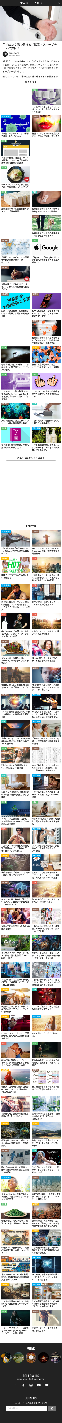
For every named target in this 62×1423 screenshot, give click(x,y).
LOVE (34, 558)
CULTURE (35, 117)
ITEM (34, 192)
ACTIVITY (35, 348)
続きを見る (31, 82)
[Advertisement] (31, 494)
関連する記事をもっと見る (31, 457)
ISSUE (35, 90)
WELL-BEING (6, 117)
